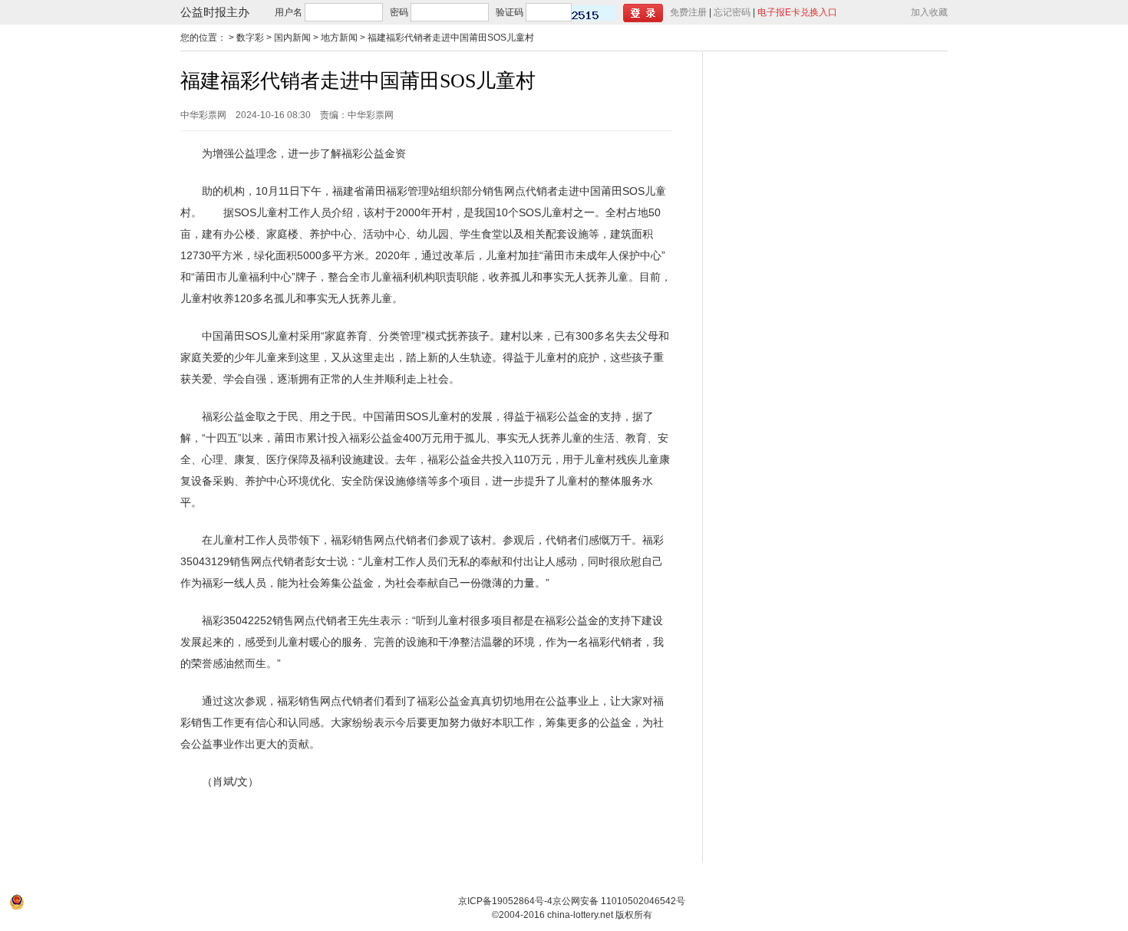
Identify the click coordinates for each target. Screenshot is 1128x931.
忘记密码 (732, 12)
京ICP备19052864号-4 (505, 901)
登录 (643, 13)
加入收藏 (929, 12)
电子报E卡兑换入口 (797, 12)
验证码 (509, 12)
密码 (399, 12)
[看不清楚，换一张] (594, 13)
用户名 (288, 12)
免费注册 (688, 12)
